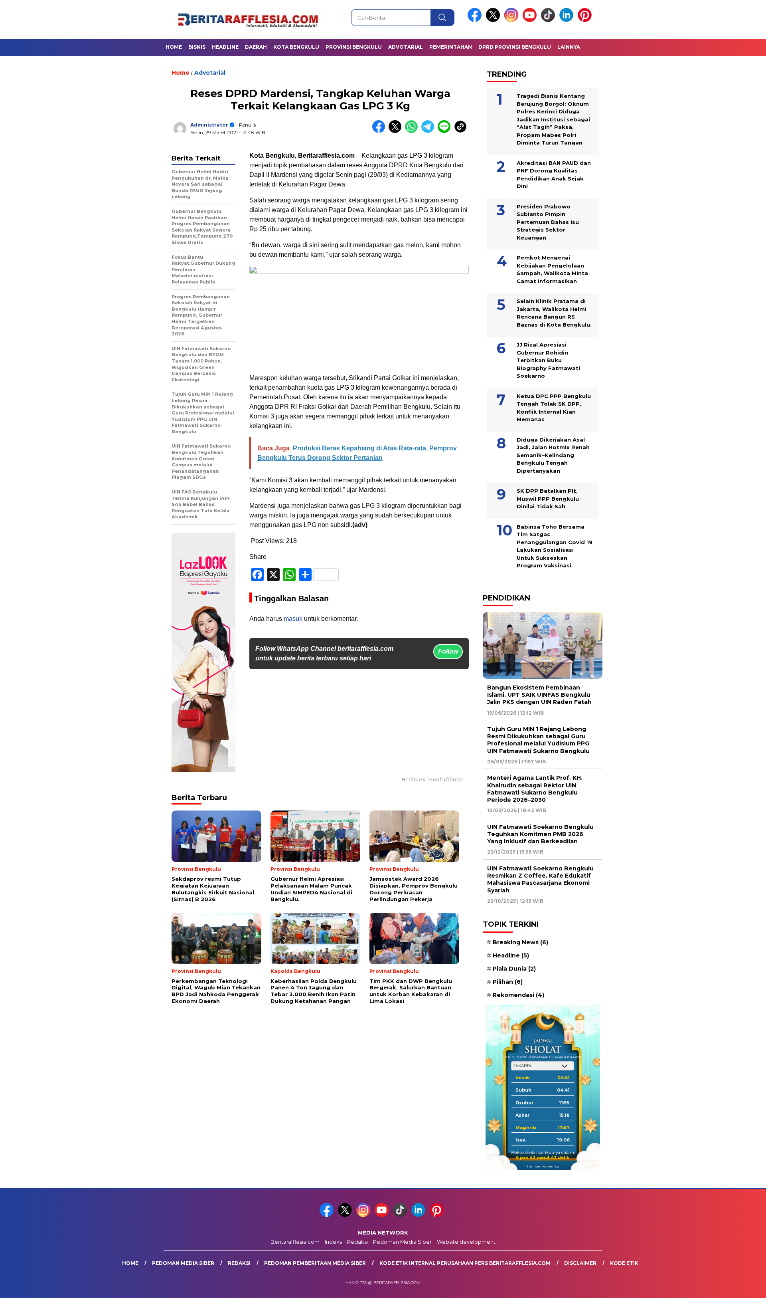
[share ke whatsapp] (413, 131)
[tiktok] (549, 20)
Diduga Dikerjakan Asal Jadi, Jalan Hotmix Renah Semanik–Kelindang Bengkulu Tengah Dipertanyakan (553, 455)
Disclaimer (580, 1263)
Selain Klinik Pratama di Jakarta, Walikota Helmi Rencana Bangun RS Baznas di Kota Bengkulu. (554, 313)
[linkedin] (567, 20)
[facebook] (476, 20)
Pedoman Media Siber (402, 1242)
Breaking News (520, 942)
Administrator (209, 125)
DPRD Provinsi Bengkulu (514, 47)
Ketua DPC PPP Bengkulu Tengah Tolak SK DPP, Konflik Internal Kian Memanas (554, 408)
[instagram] (512, 20)
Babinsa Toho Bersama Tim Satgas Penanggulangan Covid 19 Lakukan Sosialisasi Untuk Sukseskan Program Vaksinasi (554, 546)
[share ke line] (446, 131)
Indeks (333, 1242)
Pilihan (508, 981)
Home (174, 47)
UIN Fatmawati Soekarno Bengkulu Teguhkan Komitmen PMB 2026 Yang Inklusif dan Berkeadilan (540, 834)
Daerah (256, 47)
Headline (225, 47)
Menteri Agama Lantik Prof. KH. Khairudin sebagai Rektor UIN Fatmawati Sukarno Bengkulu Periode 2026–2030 (534, 788)
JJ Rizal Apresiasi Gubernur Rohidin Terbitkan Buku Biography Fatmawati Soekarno (548, 360)
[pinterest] (586, 20)
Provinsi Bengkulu (354, 47)
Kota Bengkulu (296, 47)
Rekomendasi (518, 995)
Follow (448, 651)
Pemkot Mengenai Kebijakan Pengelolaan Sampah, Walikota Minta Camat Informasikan (552, 269)
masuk (293, 618)
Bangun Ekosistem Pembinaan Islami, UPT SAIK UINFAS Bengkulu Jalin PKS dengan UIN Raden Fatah (539, 694)
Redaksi (357, 1242)
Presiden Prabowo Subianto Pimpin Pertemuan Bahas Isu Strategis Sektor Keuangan (548, 222)
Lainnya (568, 47)
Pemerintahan (450, 47)
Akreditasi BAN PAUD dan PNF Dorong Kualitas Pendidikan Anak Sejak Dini (554, 175)
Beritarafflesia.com (295, 1242)
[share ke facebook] (380, 131)
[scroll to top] (736, 1286)
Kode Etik (624, 1263)
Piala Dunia (514, 968)
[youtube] (531, 20)
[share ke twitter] (397, 131)
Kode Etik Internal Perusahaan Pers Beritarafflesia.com (465, 1263)
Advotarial (405, 47)
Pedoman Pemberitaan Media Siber (315, 1263)
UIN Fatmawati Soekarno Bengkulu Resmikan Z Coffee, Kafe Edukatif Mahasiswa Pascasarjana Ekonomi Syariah (540, 879)
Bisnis (196, 47)
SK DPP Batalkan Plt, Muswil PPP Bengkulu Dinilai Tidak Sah (548, 498)
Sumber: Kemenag (542, 1166)
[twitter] (494, 20)
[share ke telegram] (429, 131)
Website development (466, 1242)
